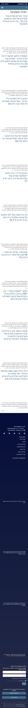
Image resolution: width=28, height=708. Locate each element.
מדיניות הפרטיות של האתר (12, 680)
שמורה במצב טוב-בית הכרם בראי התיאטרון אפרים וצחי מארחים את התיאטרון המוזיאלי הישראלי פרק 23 (14, 335)
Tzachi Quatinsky (20, 704)
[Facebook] (26, 4)
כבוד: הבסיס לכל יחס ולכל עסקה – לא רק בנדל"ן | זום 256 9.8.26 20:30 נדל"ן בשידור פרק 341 (14, 655)
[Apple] (18, 4)
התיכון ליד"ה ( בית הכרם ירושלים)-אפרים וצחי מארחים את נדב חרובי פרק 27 (15, 177)
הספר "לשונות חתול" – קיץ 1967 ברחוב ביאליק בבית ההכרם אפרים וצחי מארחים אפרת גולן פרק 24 (14, 295)
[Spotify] (20, 4)
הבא (2, 411)
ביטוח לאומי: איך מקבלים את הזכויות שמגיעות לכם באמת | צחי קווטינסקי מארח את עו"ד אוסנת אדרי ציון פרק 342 (14, 604)
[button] (2, 7)
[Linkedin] (14, 433)
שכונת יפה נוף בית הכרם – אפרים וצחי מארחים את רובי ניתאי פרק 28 (14, 138)
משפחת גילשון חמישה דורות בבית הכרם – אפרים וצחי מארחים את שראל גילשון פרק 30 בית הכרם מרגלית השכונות (14, 61)
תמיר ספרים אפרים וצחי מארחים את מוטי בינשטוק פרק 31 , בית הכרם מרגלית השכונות (15, 20)
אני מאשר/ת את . (16, 680)
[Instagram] (24, 4)
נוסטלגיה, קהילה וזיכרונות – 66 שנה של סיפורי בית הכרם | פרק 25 (14, 255)
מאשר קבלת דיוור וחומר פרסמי (18, 678)
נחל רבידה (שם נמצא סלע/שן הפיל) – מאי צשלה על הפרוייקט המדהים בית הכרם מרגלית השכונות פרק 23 (14, 375)
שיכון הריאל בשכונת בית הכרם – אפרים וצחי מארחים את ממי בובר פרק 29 (14, 101)
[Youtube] (21, 4)
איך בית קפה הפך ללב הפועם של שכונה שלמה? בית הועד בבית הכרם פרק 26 (14, 217)
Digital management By (9, 704)
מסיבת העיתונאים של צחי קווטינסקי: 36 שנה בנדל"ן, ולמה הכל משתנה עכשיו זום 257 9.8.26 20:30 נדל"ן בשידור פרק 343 (14, 553)
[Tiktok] (23, 4)
